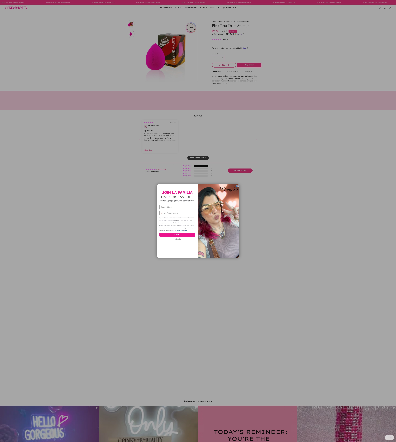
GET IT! (177, 235)
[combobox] (163, 213)
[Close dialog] (237, 186)
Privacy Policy (180, 230)
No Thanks (177, 239)
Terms (185, 230)
